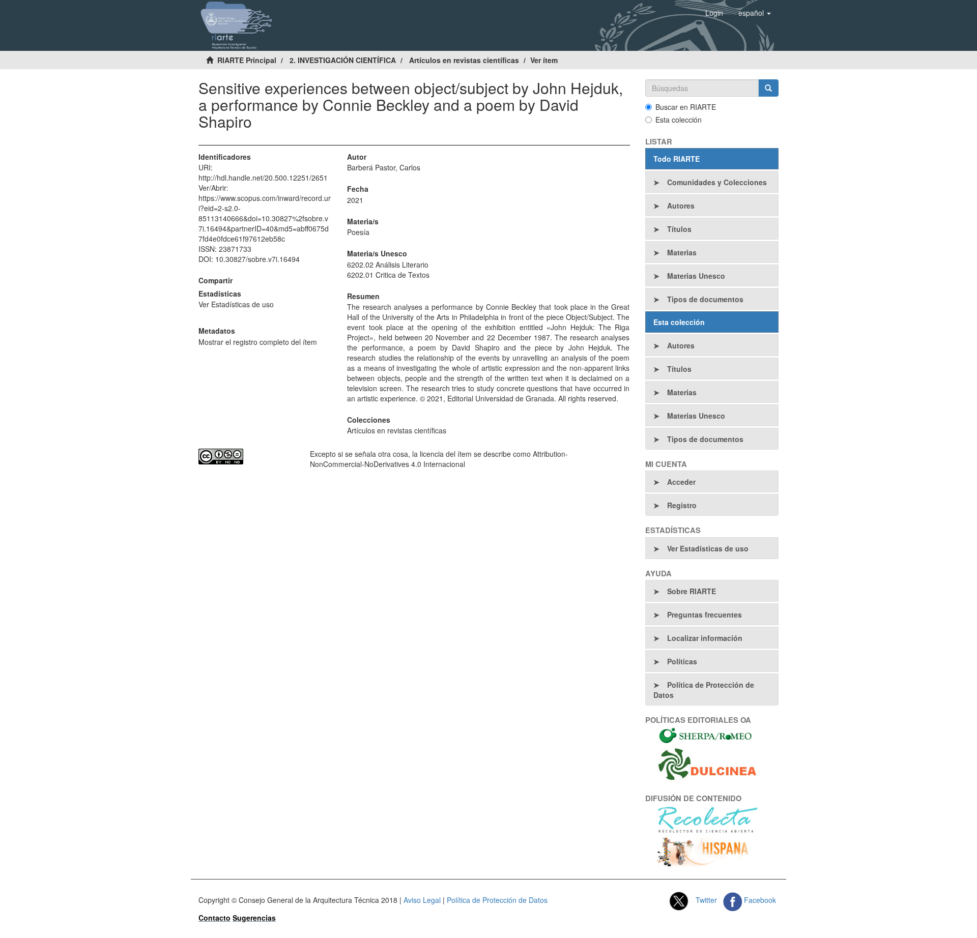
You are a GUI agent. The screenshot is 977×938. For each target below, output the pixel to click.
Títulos (679, 229)
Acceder (681, 482)
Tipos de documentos (705, 299)
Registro (682, 505)
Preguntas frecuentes (704, 614)
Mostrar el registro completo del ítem (257, 342)
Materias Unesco (696, 276)
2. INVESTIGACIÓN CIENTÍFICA (343, 60)
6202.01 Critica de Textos (388, 275)
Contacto (214, 918)
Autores (681, 205)
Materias (682, 252)
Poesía (358, 232)
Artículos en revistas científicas (464, 60)
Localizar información (704, 638)
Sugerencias (254, 918)
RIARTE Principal (246, 60)
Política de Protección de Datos (703, 690)
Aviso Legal (422, 900)
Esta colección (678, 119)
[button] (755, 12)
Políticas (682, 661)
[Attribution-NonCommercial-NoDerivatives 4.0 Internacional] (246, 456)
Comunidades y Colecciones (717, 182)
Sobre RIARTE (691, 591)
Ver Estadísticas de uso (236, 304)
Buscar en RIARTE (685, 107)
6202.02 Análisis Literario (387, 264)
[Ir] (768, 88)
